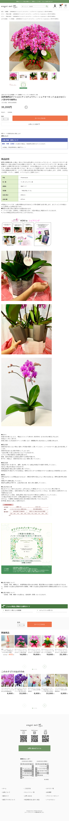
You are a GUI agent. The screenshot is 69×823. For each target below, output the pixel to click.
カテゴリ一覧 (50, 788)
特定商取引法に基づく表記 (32, 799)
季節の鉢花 (8, 16)
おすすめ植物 (4, 18)
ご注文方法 (27, 788)
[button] (44, 666)
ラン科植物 (11, 18)
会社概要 (48, 792)
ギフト (2, 14)
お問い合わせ (28, 796)
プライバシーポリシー (52, 796)
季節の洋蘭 (8, 14)
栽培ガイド (6, 796)
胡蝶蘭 (6, 11)
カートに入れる (40, 118)
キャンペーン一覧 (29, 792)
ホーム (4, 788)
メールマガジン (50, 799)
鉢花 (2, 11)
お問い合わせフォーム (34, 748)
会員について (6, 792)
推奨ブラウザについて (9, 799)
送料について (4, 136)
